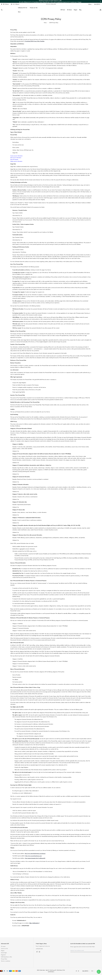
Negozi (75, 10)
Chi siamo (3, 946)
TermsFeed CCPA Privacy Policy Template (34, 41)
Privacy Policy (4, 959)
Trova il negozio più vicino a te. (43, 946)
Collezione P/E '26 (22, 7)
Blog (80, 10)
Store (19, 12)
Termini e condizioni (5, 961)
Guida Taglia (4, 952)
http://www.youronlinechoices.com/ (33, 856)
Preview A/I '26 (33, 7)
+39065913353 (39, 949)
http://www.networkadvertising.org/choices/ (35, 853)
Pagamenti (3, 955)
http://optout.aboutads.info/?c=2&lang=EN (35, 858)
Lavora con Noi (4, 948)
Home (45, 22)
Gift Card (63, 10)
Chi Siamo (69, 10)
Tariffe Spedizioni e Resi (6, 957)
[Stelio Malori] (51, 4)
